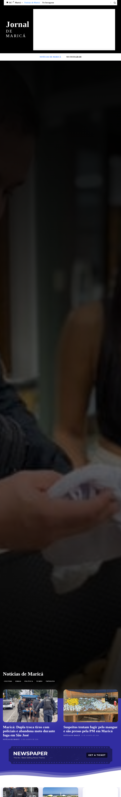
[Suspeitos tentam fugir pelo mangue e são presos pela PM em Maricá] (90, 705)
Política (28, 681)
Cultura (8, 681)
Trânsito (50, 681)
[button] (114, 2)
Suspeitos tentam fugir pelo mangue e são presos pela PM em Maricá (90, 729)
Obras (18, 681)
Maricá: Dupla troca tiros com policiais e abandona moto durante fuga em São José (29, 731)
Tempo (39, 681)
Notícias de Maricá (11, 739)
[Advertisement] (74, 29)
